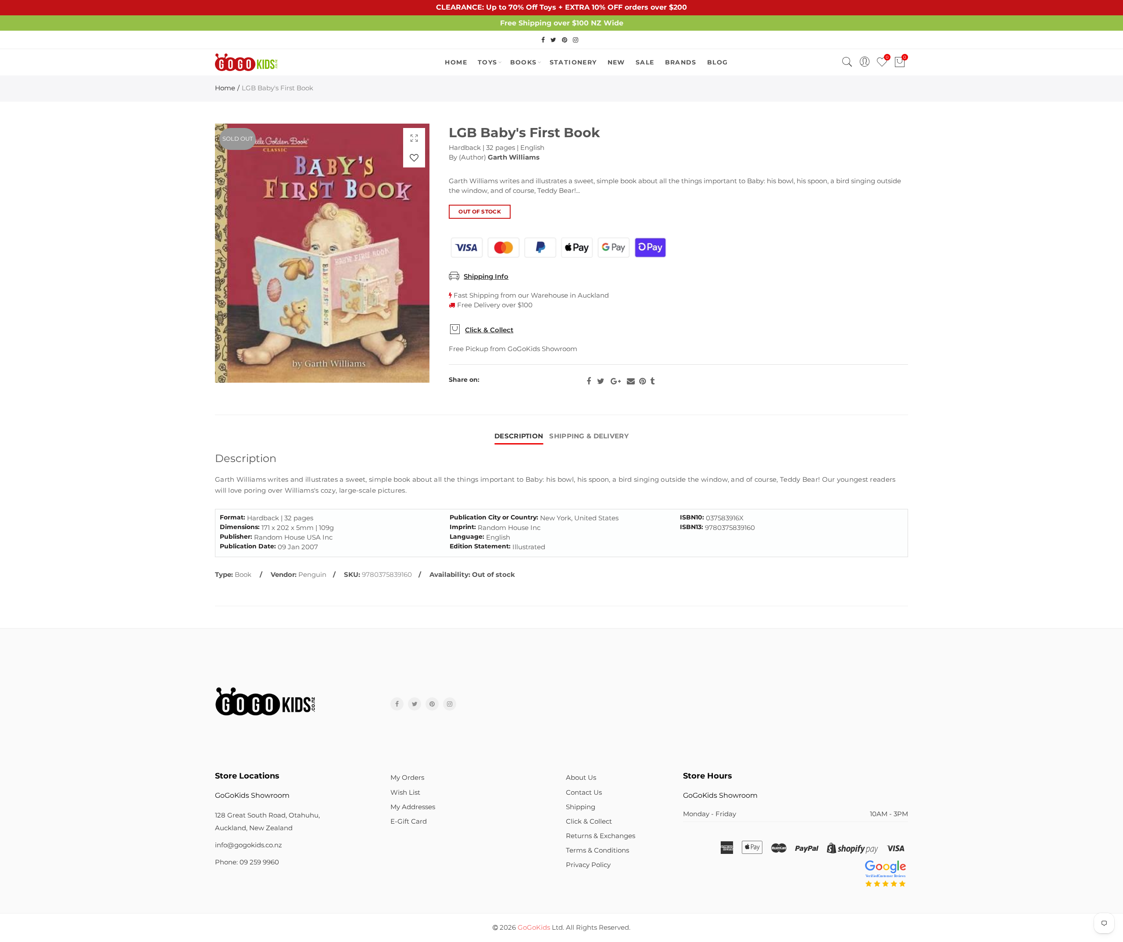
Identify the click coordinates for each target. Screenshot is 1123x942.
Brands (681, 62)
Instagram (449, 704)
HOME (456, 62)
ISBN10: (692, 517)
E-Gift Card (408, 821)
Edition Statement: (480, 546)
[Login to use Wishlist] (414, 157)
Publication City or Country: (494, 517)
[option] (322, 253)
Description (518, 436)
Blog (717, 62)
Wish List (405, 792)
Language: (467, 536)
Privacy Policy (588, 865)
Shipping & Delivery (589, 436)
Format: (232, 517)
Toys (487, 62)
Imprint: (463, 527)
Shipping (580, 807)
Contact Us (584, 792)
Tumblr (652, 381)
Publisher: (236, 536)
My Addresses (412, 807)
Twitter (600, 381)
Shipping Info (486, 277)
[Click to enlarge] (414, 138)
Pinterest (642, 381)
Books (523, 62)
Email (631, 381)
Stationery (573, 62)
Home (225, 88)
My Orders (407, 778)
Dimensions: (240, 527)
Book (243, 575)
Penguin (312, 575)
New (616, 62)
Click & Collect (489, 330)
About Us (581, 778)
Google (616, 381)
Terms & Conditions (597, 850)
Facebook (589, 381)
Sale (645, 62)
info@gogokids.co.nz (248, 845)
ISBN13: (691, 527)
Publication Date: (248, 546)
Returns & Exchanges (600, 836)
